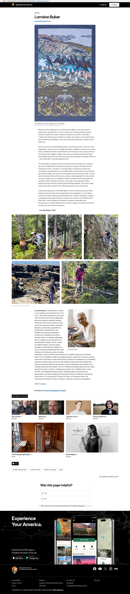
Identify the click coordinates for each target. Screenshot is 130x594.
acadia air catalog (50, 470)
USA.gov (97, 580)
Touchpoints (81, 506)
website (43, 384)
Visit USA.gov (58, 590)
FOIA (13, 586)
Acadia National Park (43, 21)
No (46, 499)
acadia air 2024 (35, 470)
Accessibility (16, 580)
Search (103, 5)
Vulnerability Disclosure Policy (77, 586)
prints (61, 470)
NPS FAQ (42, 586)
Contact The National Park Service (51, 583)
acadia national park (20, 470)
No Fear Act (71, 580)
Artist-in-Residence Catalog (55, 390)
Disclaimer (70, 583)
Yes (46, 493)
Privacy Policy (17, 583)
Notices (41, 580)
